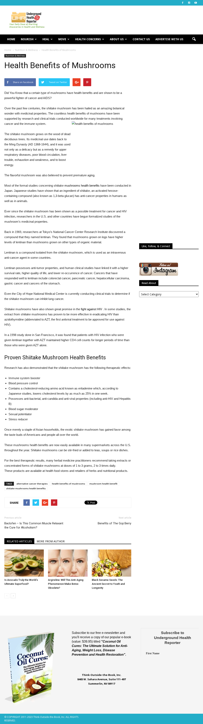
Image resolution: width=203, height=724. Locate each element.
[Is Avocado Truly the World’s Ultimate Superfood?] (24, 563)
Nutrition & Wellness (15, 55)
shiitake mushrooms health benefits (26, 488)
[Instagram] (189, 2)
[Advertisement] (126, 20)
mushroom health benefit (103, 483)
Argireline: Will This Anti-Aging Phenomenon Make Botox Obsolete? (65, 583)
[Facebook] (183, 2)
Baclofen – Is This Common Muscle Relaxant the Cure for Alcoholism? (33, 525)
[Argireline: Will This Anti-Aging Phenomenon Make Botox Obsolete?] (67, 563)
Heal (45, 39)
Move (62, 39)
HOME (11, 39)
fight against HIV (91, 309)
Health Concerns (88, 39)
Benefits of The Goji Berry (114, 523)
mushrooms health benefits (82, 185)
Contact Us (141, 39)
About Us (117, 39)
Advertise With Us (169, 39)
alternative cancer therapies (32, 483)
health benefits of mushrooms (68, 483)
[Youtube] (196, 2)
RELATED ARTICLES (19, 541)
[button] (194, 39)
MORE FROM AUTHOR (51, 541)
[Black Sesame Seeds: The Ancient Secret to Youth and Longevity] (111, 563)
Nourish (27, 39)
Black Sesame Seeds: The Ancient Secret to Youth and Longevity (108, 583)
